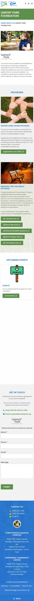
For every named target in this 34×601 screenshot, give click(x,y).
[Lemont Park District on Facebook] (25, 3)
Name (4, 432)
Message (4, 462)
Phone (4, 442)
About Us (10, 23)
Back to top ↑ (28, 586)
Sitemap (4, 586)
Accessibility (15, 586)
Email (4, 452)
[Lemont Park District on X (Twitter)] (28, 3)
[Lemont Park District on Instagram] (32, 3)
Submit (6, 487)
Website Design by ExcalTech (17, 590)
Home (3, 23)
